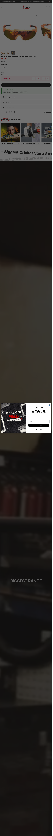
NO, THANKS (39, 429)
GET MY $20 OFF (39, 425)
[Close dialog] (50, 405)
